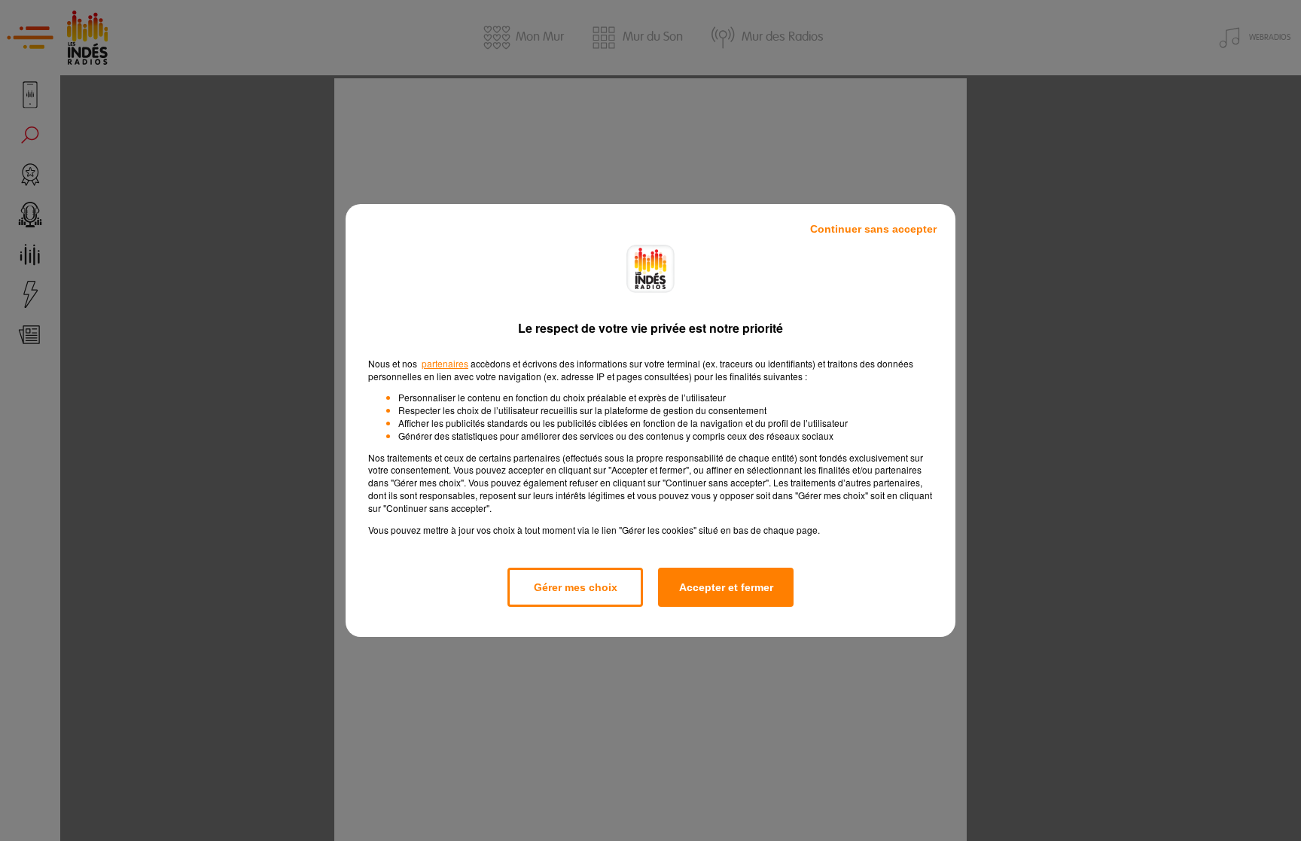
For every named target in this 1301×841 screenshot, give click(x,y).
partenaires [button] (445, 363)
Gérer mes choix (575, 587)
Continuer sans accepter (873, 229)
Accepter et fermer (726, 587)
